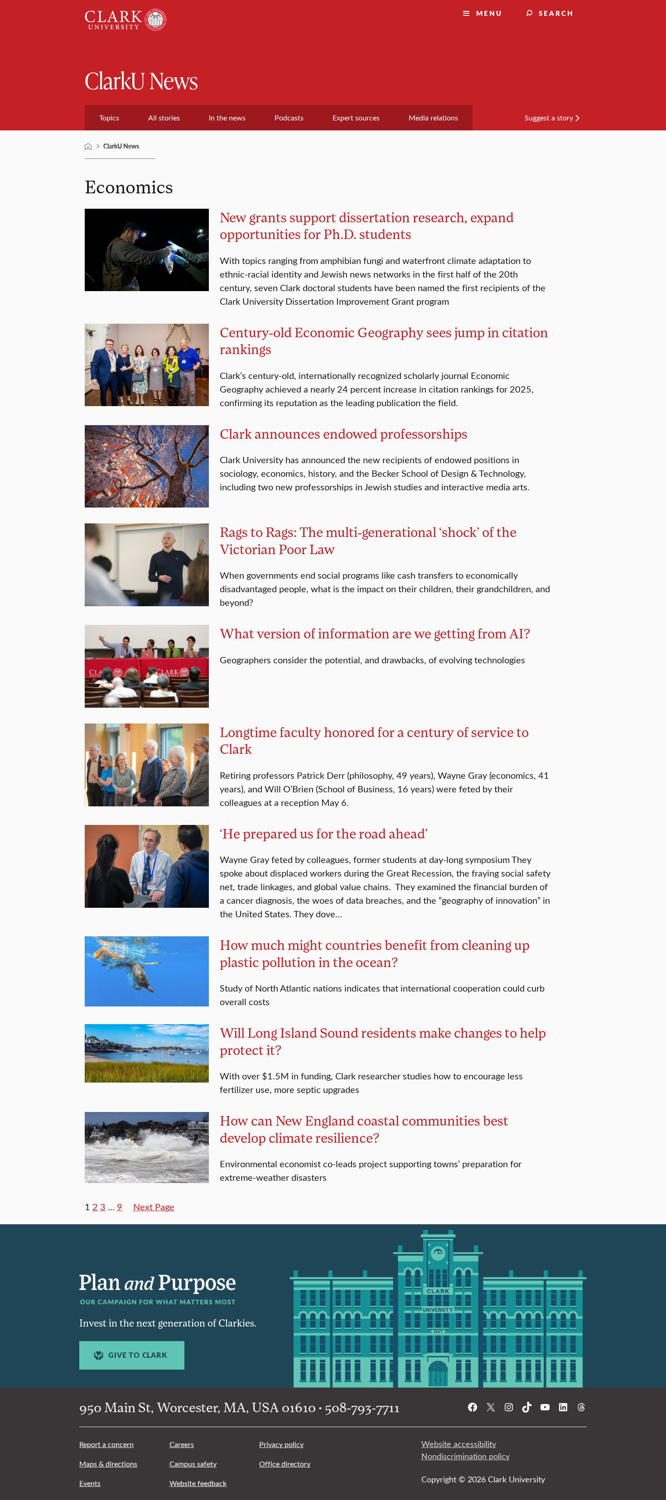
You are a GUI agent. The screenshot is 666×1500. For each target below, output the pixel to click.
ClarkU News (141, 80)
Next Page (153, 1206)
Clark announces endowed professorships (344, 433)
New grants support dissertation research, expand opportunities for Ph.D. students (367, 226)
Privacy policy (281, 1444)
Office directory (284, 1463)
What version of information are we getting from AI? (375, 633)
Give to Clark (137, 1355)
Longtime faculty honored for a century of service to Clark (374, 740)
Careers (181, 1444)
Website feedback (198, 1483)
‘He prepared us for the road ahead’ (324, 833)
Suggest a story (549, 117)
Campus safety (193, 1463)
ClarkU (88, 146)
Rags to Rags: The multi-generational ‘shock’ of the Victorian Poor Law (368, 540)
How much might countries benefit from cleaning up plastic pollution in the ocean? (375, 953)
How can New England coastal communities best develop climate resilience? (364, 1129)
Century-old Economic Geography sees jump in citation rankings (384, 341)
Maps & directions (108, 1463)
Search (556, 13)
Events (90, 1483)
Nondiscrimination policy (465, 1456)
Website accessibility (458, 1443)
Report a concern (106, 1444)
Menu (489, 13)
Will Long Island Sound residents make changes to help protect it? (383, 1041)
